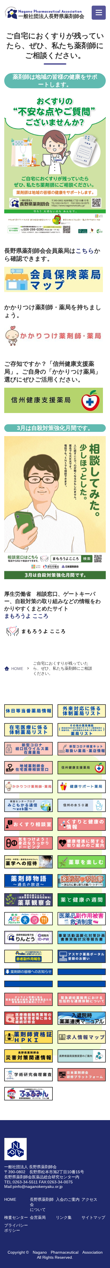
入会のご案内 (68, 1199)
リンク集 (64, 1217)
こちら (85, 250)
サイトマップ (93, 1217)
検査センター (16, 1217)
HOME (17, 668)
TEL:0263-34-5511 (21, 1182)
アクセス (89, 1199)
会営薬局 (38, 1217)
